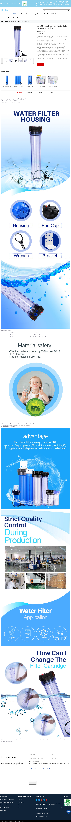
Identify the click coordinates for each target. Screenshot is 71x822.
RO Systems (3, 810)
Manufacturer (30, 92)
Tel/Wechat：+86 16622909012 (43, 811)
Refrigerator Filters (4, 805)
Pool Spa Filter (45, 14)
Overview (19, 92)
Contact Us (15, 17)
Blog (19, 805)
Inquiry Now (40, 64)
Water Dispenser (56, 14)
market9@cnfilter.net (45, 763)
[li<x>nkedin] (39, 800)
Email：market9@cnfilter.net (42, 816)
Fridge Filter (36, 14)
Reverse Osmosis (26, 14)
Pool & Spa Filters (4, 807)
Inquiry (51, 92)
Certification (21, 802)
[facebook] (44, 800)
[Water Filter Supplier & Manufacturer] (4, 10)
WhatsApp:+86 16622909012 (45, 4)
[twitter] (47, 800)
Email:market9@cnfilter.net (9, 3)
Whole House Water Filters (6, 802)
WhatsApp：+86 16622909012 (43, 813)
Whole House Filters (15, 21)
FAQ (9, 17)
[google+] (42, 800)
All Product (16, 14)
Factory (65, 14)
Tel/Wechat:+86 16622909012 (45, 2)
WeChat (20, 3)
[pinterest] (36, 800)
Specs (40, 92)
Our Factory (20, 799)
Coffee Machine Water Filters (7, 799)
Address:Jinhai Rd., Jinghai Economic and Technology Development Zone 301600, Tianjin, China (62, 4)
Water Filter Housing (25, 21)
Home (9, 14)
